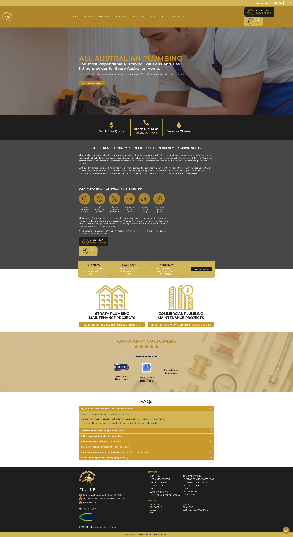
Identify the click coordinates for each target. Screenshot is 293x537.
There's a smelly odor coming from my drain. (102, 431)
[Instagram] (81, 489)
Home (76, 17)
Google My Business (146, 379)
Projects (119, 17)
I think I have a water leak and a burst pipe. (101, 436)
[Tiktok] (85, 489)
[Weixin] (280, 3)
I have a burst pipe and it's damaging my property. (104, 458)
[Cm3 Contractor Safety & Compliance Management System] (87, 520)
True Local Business (121, 377)
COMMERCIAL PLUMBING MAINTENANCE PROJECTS (181, 316)
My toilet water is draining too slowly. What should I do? (107, 409)
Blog (165, 17)
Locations (136, 17)
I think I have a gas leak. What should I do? (101, 441)
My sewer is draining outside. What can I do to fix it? (105, 447)
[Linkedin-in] (290, 3)
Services (102, 17)
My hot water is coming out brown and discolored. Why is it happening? (115, 452)
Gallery (153, 17)
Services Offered (179, 131)
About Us (88, 17)
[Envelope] (275, 3)
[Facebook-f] (285, 3)
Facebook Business (171, 371)
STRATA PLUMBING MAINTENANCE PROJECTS (112, 316)
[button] (146, 408)
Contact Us (178, 17)
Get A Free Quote (111, 131)
